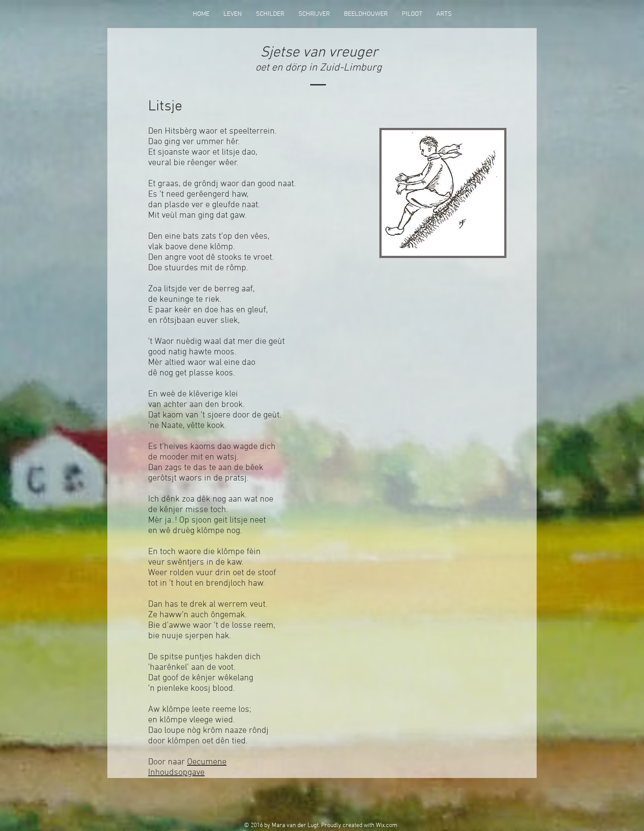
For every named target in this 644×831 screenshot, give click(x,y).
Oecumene (206, 762)
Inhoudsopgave (176, 772)
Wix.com (386, 825)
